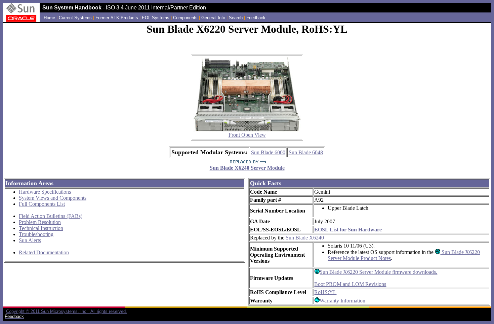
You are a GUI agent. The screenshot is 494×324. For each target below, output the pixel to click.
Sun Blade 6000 (268, 152)
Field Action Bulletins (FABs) (50, 216)
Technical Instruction (41, 228)
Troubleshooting (36, 234)
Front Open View (247, 135)
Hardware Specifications (45, 192)
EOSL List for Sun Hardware (348, 229)
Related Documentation (44, 252)
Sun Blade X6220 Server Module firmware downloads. (378, 272)
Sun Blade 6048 (306, 152)
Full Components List (42, 204)
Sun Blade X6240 (305, 237)
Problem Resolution (40, 222)
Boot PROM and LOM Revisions (350, 284)
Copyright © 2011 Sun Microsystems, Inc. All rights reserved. (66, 311)
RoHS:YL (325, 292)
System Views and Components (52, 198)
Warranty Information (342, 300)
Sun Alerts (30, 240)
